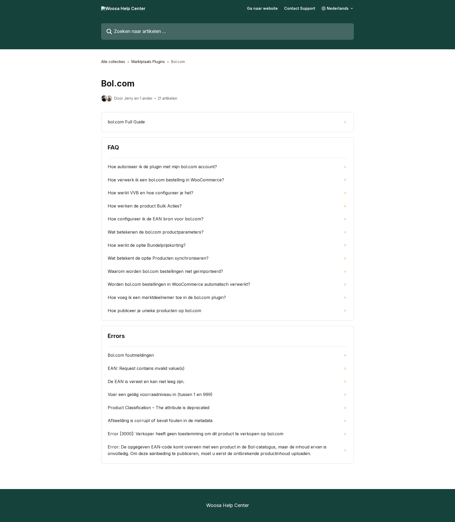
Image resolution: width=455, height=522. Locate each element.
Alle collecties (113, 61)
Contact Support (299, 8)
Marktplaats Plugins (148, 61)
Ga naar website (262, 8)
